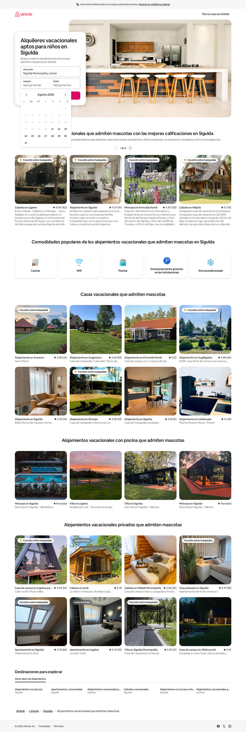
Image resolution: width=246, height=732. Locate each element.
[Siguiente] (130, 148)
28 (52, 136)
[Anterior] (116, 148)
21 (52, 129)
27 (45, 136)
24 (26, 136)
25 (32, 136)
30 (65, 136)
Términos (58, 726)
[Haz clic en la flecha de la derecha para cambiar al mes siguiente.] (65, 95)
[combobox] (50, 73)
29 (59, 136)
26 (39, 136)
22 (59, 129)
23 (65, 129)
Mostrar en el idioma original (154, 4)
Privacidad (44, 726)
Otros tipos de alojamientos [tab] (30, 678)
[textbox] (35, 85)
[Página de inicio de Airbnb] (23, 14)
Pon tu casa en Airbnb (215, 14)
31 (26, 142)
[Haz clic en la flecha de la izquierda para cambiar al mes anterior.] (26, 95)
